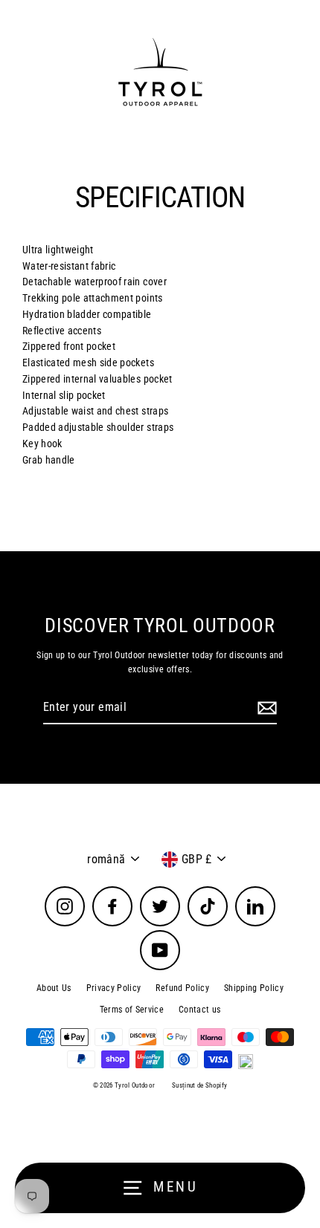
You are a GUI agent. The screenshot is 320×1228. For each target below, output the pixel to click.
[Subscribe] (265, 708)
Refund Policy (182, 988)
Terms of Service (132, 1009)
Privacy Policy (113, 988)
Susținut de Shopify (199, 1085)
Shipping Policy (254, 988)
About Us (53, 988)
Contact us (199, 1009)
